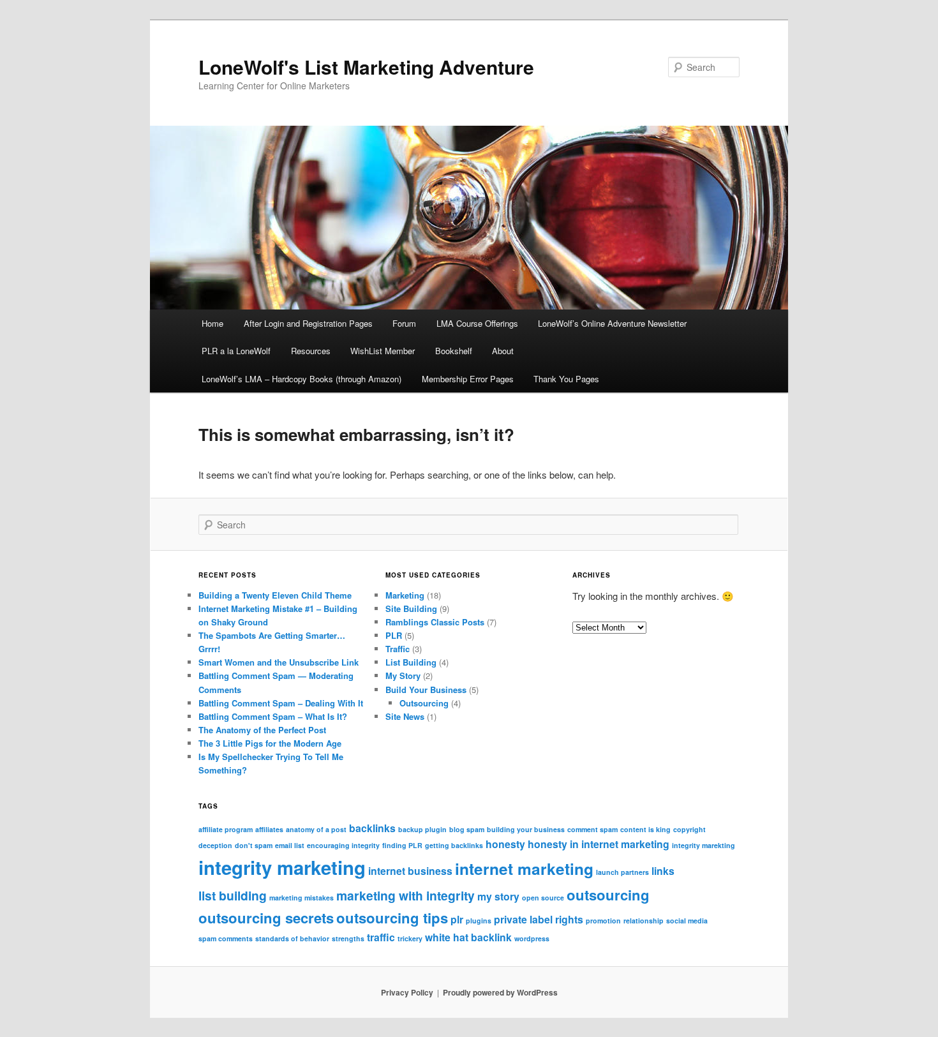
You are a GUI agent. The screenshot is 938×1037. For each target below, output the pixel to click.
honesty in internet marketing (598, 844)
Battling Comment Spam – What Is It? (272, 716)
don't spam (253, 845)
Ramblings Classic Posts (434, 622)
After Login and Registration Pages (308, 323)
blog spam (466, 829)
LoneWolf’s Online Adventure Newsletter (612, 323)
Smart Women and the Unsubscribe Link (278, 662)
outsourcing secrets (266, 917)
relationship (643, 920)
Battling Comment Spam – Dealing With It (280, 703)
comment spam (592, 829)
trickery (410, 938)
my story (498, 896)
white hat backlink (468, 937)
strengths (348, 938)
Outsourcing (424, 703)
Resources (311, 351)
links (662, 870)
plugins (478, 920)
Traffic (397, 649)
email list (289, 845)
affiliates (269, 829)
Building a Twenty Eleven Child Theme (275, 595)
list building (232, 895)
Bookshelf (453, 351)
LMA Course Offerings (477, 323)
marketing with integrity (405, 895)
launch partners (622, 872)
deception (215, 845)
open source (543, 897)
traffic (381, 937)
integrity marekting (703, 845)
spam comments (225, 938)
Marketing (404, 595)
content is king (645, 829)
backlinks (372, 828)
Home (212, 323)
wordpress (531, 938)
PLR (393, 635)
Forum (404, 323)
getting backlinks (454, 845)
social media (687, 920)
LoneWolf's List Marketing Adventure (366, 66)
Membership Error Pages (468, 379)
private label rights (538, 919)
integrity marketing (282, 867)
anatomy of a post (316, 829)
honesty (505, 844)
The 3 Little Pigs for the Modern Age (269, 743)
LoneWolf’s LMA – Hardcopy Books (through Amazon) (301, 379)
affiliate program (225, 829)
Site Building (411, 608)
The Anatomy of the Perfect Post (262, 730)
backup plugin (422, 829)
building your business (526, 829)
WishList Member (382, 351)
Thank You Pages (566, 379)
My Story (403, 675)
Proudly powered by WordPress (500, 992)
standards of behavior (292, 938)
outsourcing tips (392, 917)
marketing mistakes (301, 897)
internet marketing (524, 868)
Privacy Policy (407, 992)
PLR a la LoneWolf (236, 351)
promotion (603, 920)
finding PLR (402, 845)
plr (456, 919)
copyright (689, 829)
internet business (410, 870)
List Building (410, 662)
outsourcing (608, 894)
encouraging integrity (343, 845)
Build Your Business (425, 689)
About (503, 351)
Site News (404, 716)
